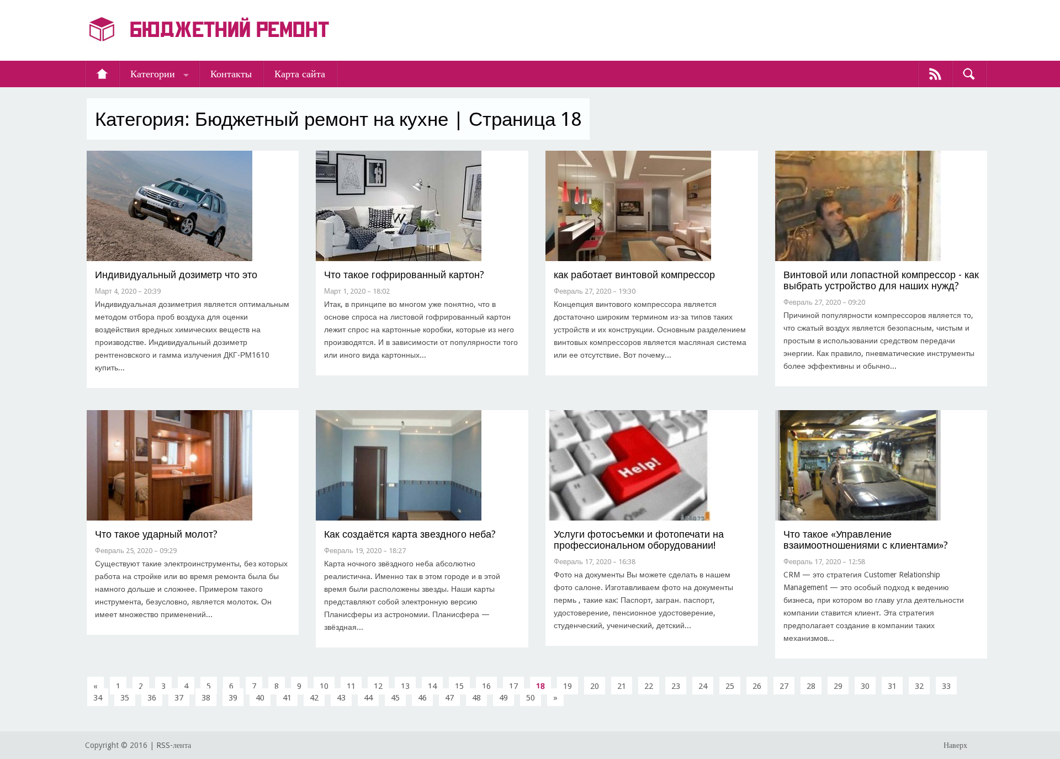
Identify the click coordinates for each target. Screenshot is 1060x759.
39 (233, 698)
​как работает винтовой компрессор (634, 274)
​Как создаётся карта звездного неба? (410, 534)
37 (178, 698)
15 (459, 686)
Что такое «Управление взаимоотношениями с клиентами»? (865, 539)
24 (702, 686)
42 (314, 698)
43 (341, 698)
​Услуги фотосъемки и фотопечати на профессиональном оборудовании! (639, 539)
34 (97, 698)
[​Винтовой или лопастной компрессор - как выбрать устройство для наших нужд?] (858, 258)
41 (287, 698)
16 (486, 686)
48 (476, 698)
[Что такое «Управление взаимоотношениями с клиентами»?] (858, 518)
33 (946, 686)
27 (784, 686)
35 (124, 698)
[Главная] (102, 74)
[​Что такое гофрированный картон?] (398, 258)
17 (513, 686)
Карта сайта (299, 73)
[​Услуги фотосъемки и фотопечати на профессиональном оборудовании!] (628, 518)
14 (432, 686)
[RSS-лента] (935, 74)
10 (324, 686)
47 (449, 698)
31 (892, 686)
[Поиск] (968, 74)
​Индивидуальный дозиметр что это (176, 274)
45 (395, 698)
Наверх (955, 745)
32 (919, 686)
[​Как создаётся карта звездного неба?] (398, 518)
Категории (152, 73)
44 (368, 698)
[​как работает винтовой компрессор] (628, 258)
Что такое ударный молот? (156, 534)
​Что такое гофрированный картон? (404, 274)
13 (405, 686)
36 (151, 698)
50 (530, 698)
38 (206, 698)
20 (594, 686)
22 (648, 686)
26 (756, 686)
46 (422, 698)
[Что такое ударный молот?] (169, 518)
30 (865, 686)
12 (378, 686)
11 (351, 686)
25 (729, 686)
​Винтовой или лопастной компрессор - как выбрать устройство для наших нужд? (881, 280)
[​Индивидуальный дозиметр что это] (169, 258)
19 (567, 686)
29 (838, 686)
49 (503, 698)
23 (675, 686)
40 (260, 698)
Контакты (231, 73)
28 (811, 686)
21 (621, 686)
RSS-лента (173, 745)
